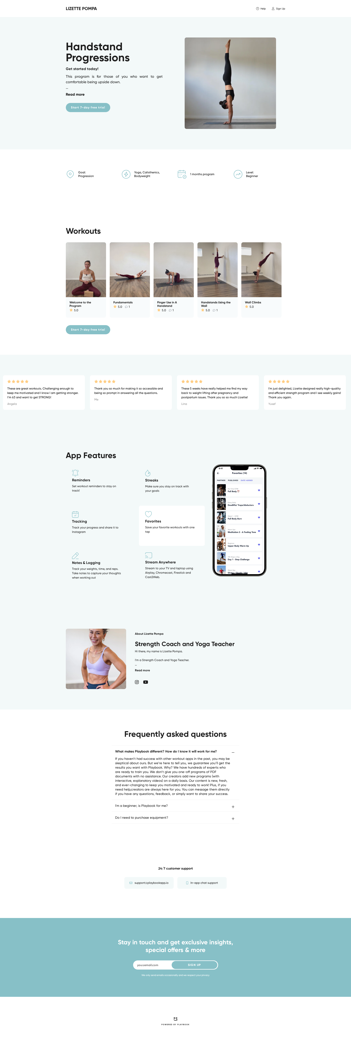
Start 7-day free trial (88, 107)
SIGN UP (194, 965)
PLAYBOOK (183, 1025)
